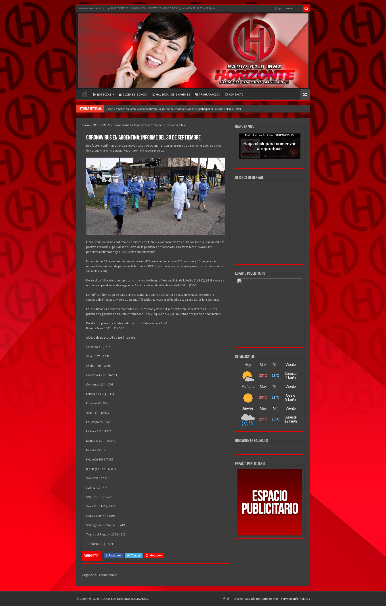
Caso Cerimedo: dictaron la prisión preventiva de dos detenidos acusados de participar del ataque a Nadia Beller (173, 108)
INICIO (84, 94)
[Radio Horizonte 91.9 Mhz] (193, 50)
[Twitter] (279, 8)
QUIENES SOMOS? (135, 94)
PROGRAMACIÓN (209, 94)
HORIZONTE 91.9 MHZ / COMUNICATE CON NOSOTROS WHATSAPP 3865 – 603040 (163, 8)
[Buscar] (306, 8)
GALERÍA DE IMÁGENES (173, 94)
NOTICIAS (104, 94)
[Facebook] (275, 8)
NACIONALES (101, 125)
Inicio (85, 125)
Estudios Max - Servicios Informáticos (286, 598)
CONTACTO (236, 94)
